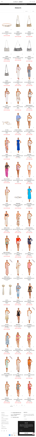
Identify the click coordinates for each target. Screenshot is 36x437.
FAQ (2, 425)
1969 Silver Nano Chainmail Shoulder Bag (7, 82)
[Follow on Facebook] (1, 430)
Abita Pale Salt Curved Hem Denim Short (29, 132)
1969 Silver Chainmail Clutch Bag (18, 57)
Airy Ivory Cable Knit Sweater (18, 278)
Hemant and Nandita (29, 105)
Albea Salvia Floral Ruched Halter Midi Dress (6, 375)
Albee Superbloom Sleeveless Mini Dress (29, 375)
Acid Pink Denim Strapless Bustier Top (29, 156)
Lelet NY (6, 300)
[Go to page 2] (24, 405)
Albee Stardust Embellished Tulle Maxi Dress (18, 375)
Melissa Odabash (18, 349)
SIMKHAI (6, 154)
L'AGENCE (18, 300)
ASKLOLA (33, 433)
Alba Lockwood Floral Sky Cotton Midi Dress (6, 326)
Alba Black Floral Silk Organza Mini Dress (29, 302)
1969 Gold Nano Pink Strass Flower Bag (29, 33)
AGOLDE (7, 105)
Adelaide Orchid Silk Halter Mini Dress (18, 180)
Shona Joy (29, 398)
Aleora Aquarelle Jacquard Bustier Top (18, 400)
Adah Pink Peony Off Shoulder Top (7, 180)
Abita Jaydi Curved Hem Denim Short (18, 132)
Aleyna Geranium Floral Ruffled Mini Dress (29, 400)
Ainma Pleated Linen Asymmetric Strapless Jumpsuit (7, 279)
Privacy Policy (3, 420)
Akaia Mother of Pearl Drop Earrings (7, 302)
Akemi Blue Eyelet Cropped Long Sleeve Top (18, 302)
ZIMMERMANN (7, 398)
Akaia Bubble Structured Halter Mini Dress (29, 279)
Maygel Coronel (6, 373)
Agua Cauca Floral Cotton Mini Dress (29, 230)
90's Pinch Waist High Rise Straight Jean (7, 107)
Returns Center (4, 428)
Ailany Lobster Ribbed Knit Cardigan (18, 254)
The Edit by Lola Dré (4, 415)
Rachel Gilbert (29, 203)
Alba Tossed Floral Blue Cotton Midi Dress (7, 351)
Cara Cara (29, 300)
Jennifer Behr (18, 203)
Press (2, 417)
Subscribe (26, 433)
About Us (3, 414)
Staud (18, 373)
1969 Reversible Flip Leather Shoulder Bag (7, 58)
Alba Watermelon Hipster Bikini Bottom (18, 351)
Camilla (18, 105)
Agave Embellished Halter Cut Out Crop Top (6, 230)
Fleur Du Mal (29, 154)
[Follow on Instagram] (4, 430)
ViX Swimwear (29, 324)
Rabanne (6, 56)
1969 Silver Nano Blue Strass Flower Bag (29, 58)
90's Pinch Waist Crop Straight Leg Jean (29, 82)
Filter (33, 11)
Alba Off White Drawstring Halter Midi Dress (29, 326)
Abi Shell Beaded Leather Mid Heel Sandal (7, 132)
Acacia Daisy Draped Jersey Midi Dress (7, 156)
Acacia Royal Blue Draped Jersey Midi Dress (18, 156)
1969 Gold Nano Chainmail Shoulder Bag (18, 33)
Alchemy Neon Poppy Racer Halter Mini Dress (7, 400)
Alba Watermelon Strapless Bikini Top (29, 351)
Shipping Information (5, 422)
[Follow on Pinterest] (6, 430)
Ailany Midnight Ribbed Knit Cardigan (29, 254)
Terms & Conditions (4, 418)
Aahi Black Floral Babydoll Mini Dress (29, 107)
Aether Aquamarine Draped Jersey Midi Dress (29, 205)
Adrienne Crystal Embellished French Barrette (18, 205)
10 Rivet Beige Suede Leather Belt (7, 33)
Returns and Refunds (5, 423)
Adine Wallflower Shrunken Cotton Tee (7, 205)
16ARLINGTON (18, 324)
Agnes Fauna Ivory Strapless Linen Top (18, 230)
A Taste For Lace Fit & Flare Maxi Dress (18, 107)
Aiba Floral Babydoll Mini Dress (7, 253)
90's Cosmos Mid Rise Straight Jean (18, 82)
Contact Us (3, 426)
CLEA (18, 398)
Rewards (2, 412)
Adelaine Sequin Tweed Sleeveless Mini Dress (29, 180)
